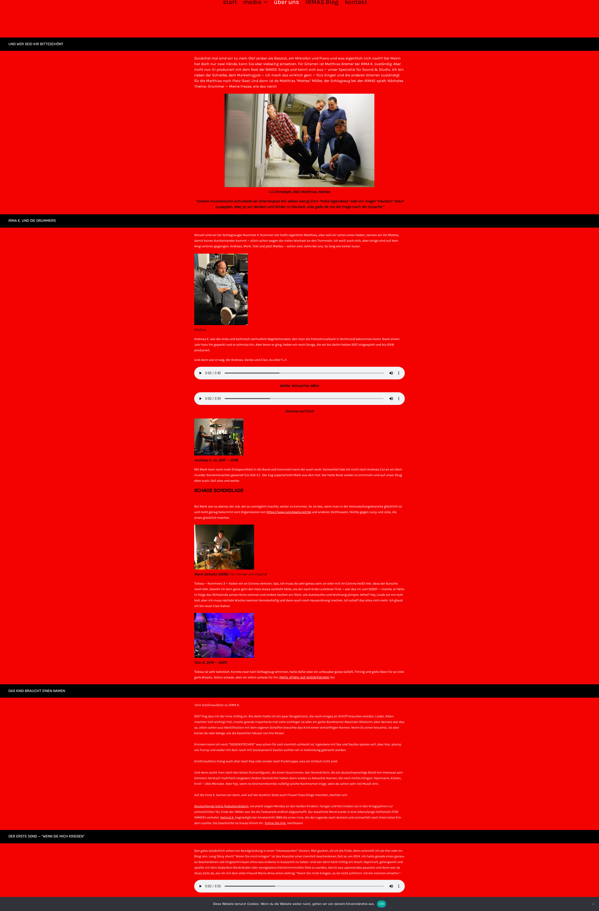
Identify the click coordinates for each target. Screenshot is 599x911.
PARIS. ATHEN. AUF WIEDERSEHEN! (304, 677)
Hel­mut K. (227, 817)
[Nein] (593, 904)
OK (381, 904)
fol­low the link (275, 823)
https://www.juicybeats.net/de (289, 512)
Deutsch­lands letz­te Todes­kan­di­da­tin (221, 806)
